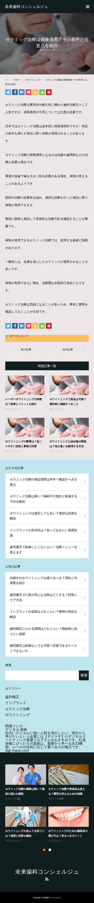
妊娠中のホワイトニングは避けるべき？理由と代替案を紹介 (43, 580)
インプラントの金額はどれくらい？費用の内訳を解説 (43, 614)
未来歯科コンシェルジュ (26, 6)
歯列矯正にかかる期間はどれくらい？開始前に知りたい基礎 (43, 631)
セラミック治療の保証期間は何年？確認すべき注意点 (43, 482)
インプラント (15, 703)
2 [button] (50, 849)
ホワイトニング (47, 50)
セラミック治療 (17, 709)
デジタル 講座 (16, 729)
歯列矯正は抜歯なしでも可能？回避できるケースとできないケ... (43, 648)
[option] (48, 803)
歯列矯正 (12, 697)
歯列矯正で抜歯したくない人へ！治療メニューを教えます (43, 549)
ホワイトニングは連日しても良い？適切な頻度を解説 (43, 515)
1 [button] (44, 849)
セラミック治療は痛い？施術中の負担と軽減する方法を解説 (43, 498)
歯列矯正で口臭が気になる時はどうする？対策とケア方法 (43, 597)
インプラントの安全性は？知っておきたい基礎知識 (43, 532)
